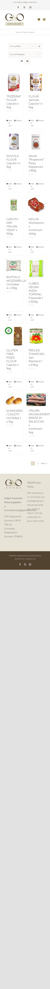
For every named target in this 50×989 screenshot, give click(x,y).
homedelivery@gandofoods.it (25, 2)
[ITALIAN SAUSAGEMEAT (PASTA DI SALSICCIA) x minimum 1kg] (36, 399)
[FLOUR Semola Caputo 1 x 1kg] (36, 82)
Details (18, 120)
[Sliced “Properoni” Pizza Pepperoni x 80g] (36, 141)
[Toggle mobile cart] (38, 19)
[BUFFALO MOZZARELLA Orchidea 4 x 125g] (13, 265)
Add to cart (10, 123)
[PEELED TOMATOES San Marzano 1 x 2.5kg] (36, 336)
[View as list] (27, 61)
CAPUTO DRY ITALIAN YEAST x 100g (12, 226)
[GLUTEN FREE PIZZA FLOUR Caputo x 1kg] (13, 336)
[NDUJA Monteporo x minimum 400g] (36, 205)
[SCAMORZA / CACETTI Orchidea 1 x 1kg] (13, 399)
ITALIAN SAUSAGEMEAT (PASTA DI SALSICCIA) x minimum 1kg (39, 421)
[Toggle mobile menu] (44, 19)
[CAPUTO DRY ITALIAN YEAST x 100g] (13, 205)
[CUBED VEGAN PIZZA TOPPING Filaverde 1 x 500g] (36, 269)
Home (18, 32)
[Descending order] (39, 46)
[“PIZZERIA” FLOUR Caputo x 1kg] (13, 82)
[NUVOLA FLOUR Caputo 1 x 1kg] (13, 141)
